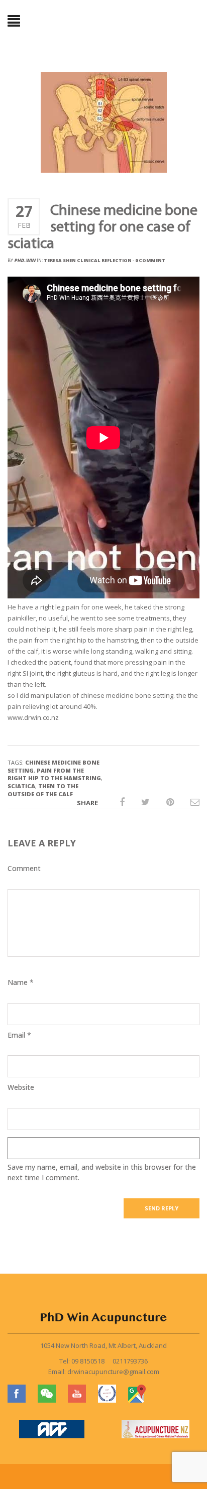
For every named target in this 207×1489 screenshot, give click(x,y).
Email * (19, 1035)
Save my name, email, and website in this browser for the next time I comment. (102, 1172)
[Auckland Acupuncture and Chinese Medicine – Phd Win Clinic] (103, 21)
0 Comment (150, 260)
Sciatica (21, 786)
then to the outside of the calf (43, 790)
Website (21, 1087)
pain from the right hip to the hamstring (54, 774)
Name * (21, 982)
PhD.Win (25, 260)
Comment (24, 868)
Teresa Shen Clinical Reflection (88, 260)
